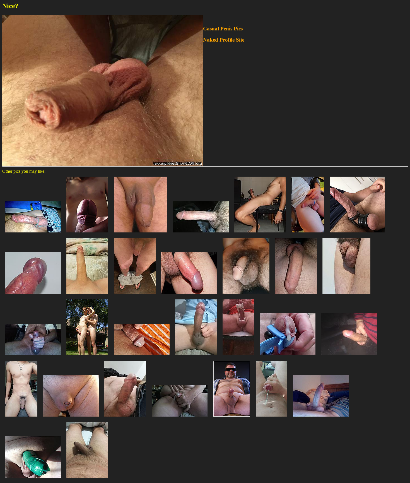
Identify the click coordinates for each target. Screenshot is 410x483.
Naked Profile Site (223, 40)
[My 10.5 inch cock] (87, 295)
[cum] (33, 356)
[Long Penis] (200, 233)
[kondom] (33, 479)
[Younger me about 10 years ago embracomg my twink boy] (87, 356)
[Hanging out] (189, 295)
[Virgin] (296, 295)
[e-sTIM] (287, 356)
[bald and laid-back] (140, 233)
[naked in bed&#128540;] (21, 417)
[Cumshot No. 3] (271, 417)
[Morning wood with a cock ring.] (33, 233)
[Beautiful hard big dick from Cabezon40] (196, 356)
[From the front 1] (87, 233)
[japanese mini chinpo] (349, 356)
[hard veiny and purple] (33, 295)
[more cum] (179, 417)
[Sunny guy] (141, 356)
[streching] (238, 356)
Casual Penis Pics (223, 29)
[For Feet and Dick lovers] (134, 295)
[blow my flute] (231, 417)
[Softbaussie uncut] (87, 479)
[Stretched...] (357, 233)
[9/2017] (260, 233)
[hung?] (320, 417)
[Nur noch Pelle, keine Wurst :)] (346, 295)
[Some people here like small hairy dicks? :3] (246, 295)
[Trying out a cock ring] (308, 233)
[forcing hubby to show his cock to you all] (125, 417)
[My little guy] (71, 417)
